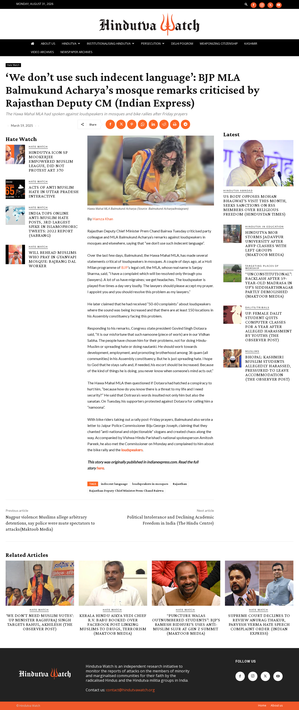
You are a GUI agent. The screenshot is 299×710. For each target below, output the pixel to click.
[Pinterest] (131, 124)
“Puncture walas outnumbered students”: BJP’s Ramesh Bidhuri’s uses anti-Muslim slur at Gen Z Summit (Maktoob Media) (186, 624)
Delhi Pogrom (182, 43)
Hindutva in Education (264, 226)
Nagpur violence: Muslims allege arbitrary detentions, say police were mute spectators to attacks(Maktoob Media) (50, 523)
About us (277, 705)
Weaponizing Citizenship (219, 43)
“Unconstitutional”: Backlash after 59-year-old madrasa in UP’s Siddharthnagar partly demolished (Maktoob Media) (269, 285)
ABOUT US (48, 43)
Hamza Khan (103, 218)
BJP (124, 267)
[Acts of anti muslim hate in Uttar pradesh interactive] (15, 189)
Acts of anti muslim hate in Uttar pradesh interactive (54, 191)
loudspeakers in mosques (150, 484)
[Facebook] (253, 5)
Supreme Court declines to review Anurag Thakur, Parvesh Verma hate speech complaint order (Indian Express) (259, 624)
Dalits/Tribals (257, 307)
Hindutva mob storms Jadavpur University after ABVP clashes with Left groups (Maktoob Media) (266, 243)
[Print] (174, 124)
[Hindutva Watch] (149, 24)
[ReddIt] (164, 124)
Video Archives (42, 52)
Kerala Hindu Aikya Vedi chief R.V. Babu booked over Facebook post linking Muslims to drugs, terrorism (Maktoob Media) (112, 624)
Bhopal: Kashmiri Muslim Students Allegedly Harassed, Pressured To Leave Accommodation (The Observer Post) (268, 368)
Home (262, 705)
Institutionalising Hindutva (109, 43)
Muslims (252, 351)
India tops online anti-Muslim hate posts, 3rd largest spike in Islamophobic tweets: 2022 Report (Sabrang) (53, 224)
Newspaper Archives (77, 52)
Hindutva (69, 43)
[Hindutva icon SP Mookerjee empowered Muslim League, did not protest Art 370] (15, 154)
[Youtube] (279, 5)
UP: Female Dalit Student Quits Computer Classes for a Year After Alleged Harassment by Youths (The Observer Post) (268, 326)
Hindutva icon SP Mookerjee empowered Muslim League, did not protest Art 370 (51, 161)
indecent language (114, 484)
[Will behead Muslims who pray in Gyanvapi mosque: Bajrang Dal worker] (15, 254)
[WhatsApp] (142, 124)
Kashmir (250, 43)
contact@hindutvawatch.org (130, 689)
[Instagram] (262, 5)
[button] (246, 4)
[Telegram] (185, 124)
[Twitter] (270, 5)
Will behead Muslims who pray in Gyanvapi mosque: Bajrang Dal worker (53, 259)
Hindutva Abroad (238, 190)
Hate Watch (13, 65)
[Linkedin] (153, 124)
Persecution (151, 43)
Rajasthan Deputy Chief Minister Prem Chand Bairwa (126, 490)
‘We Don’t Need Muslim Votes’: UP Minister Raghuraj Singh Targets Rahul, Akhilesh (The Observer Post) (40, 622)
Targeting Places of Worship (262, 267)
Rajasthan (180, 484)
